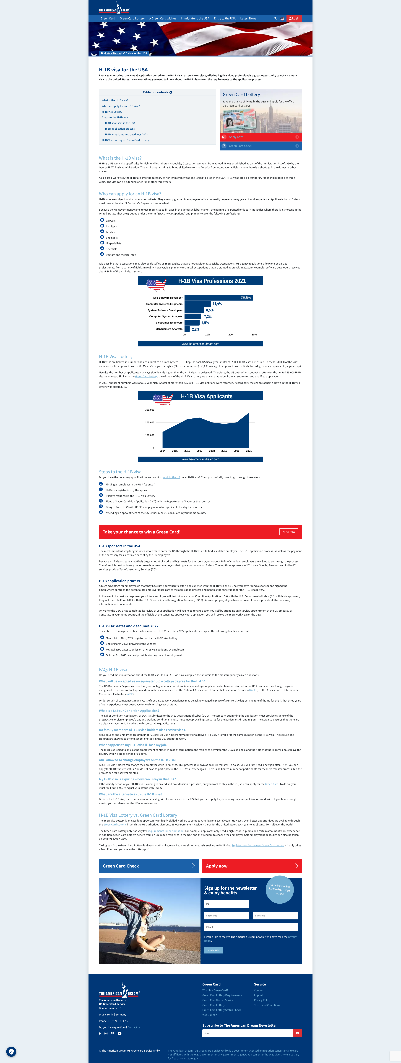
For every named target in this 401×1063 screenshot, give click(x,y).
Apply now (235, 137)
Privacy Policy (262, 1000)
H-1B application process (120, 128)
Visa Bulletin (209, 1015)
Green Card (271, 784)
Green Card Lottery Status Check (221, 1010)
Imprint (258, 995)
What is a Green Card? (215, 990)
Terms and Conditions (267, 1005)
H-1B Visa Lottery (112, 111)
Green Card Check (240, 146)
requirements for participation (166, 831)
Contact (258, 990)
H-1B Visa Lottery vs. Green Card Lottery (125, 140)
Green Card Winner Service (218, 1000)
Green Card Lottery (146, 376)
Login (295, 18)
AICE (130, 694)
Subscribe (213, 950)
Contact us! (134, 1027)
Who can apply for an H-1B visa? (121, 106)
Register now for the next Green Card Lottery (258, 845)
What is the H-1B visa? (115, 100)
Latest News (248, 18)
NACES (253, 690)
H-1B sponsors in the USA (120, 123)
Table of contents (156, 92)
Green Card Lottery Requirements (222, 995)
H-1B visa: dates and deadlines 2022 (126, 134)
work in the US (171, 477)
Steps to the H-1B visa (115, 117)
